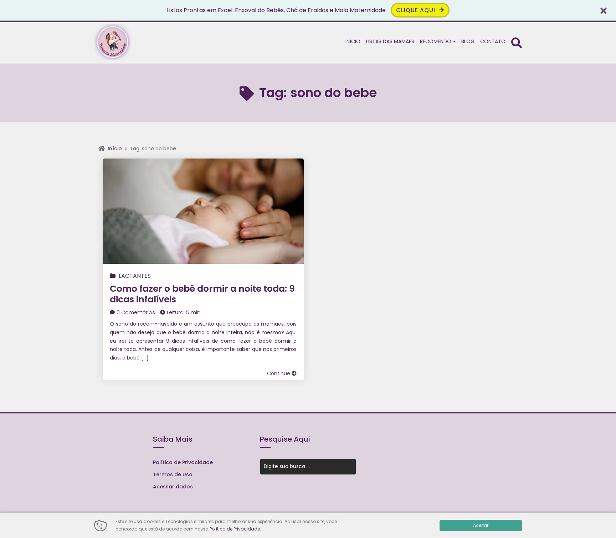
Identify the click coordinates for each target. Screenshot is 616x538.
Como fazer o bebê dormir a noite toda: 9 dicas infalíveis (202, 294)
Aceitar (480, 525)
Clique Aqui (416, 10)
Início (115, 148)
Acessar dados (173, 486)
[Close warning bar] (603, 10)
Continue (279, 373)
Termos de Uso (172, 474)
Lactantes (135, 276)
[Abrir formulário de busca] (516, 42)
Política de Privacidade (183, 462)
